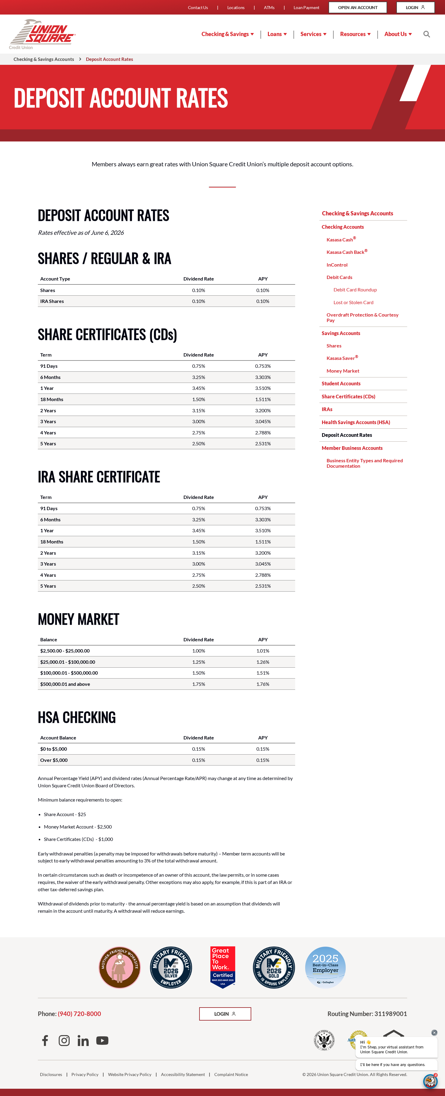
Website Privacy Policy (129, 1074)
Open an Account (362, 9)
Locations (236, 7)
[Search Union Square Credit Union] (426, 34)
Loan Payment (306, 7)
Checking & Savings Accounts (357, 213)
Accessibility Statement (183, 1074)
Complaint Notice (231, 1074)
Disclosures (51, 1074)
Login (420, 9)
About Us (395, 34)
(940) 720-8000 (79, 1013)
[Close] (434, 1032)
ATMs (269, 7)
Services (311, 34)
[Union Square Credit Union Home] (42, 34)
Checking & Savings (225, 34)
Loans (275, 34)
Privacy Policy (84, 1074)
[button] (430, 1081)
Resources (353, 34)
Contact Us (198, 7)
